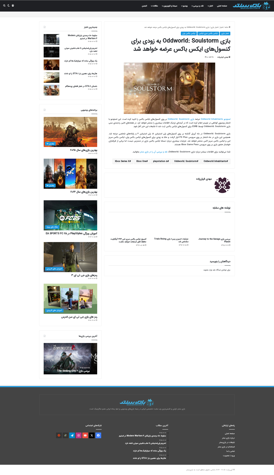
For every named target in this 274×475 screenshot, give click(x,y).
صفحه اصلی (222, 5)
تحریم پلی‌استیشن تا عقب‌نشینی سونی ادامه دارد (81, 50)
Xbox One (141, 161)
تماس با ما (230, 451)
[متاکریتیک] (65, 435)
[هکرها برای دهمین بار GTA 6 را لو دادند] (51, 77)
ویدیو (185, 5)
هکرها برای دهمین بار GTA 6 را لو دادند (80, 73)
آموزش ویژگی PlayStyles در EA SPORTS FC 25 (71, 234)
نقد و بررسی (198, 5)
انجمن (144, 5)
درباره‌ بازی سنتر (228, 438)
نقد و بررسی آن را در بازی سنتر (153, 152)
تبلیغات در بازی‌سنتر (227, 442)
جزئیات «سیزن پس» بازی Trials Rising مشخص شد (171, 240)
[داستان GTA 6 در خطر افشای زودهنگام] (51, 90)
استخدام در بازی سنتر (226, 446)
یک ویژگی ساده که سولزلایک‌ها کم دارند (80, 60)
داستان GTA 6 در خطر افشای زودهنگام (81, 86)
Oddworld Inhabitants (215, 161)
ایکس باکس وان (188, 33)
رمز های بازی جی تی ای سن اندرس (79, 317)
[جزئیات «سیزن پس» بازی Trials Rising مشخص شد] (169, 225)
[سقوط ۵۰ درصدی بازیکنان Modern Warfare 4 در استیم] (51, 39)
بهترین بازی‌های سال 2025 (83, 150)
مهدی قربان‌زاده (222, 57)
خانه (227, 27)
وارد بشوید (208, 269)
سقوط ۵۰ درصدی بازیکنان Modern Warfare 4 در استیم (82, 37)
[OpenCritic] (59, 435)
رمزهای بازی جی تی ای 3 (84, 275)
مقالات (155, 5)
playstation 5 (160, 161)
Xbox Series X (122, 161)
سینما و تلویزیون (170, 5)
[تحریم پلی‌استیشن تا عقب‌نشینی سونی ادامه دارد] (51, 52)
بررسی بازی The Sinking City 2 (79, 371)
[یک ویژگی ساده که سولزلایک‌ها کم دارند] (51, 64)
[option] (70, 358)
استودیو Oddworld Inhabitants (215, 119)
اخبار (211, 5)
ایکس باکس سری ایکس (208, 33)
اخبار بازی (214, 27)
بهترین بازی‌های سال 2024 (83, 192)
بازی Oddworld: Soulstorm (181, 119)
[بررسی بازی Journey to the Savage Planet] (211, 225)
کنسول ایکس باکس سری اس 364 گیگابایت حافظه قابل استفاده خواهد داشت (128, 240)
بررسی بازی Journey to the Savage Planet (214, 240)
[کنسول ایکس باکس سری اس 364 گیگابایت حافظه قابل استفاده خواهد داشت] (127, 225)
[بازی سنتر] (252, 6)
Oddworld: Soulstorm (185, 161)
